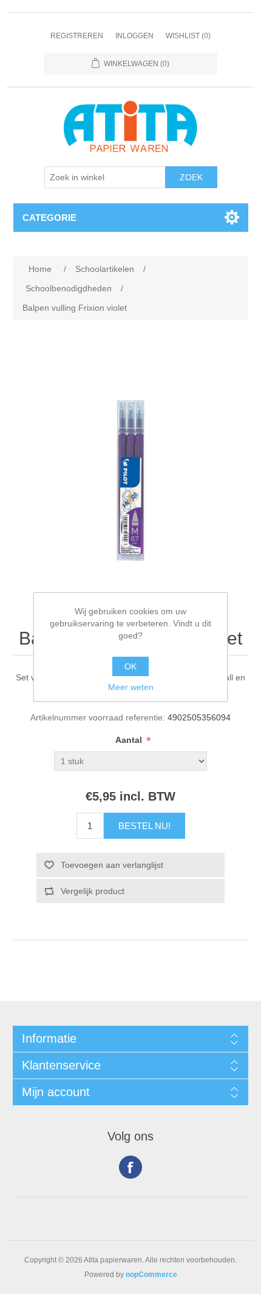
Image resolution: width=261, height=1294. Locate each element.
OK (130, 666)
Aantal (129, 740)
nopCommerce (151, 1274)
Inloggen (134, 36)
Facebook (130, 1167)
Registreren (76, 36)
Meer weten (131, 687)
